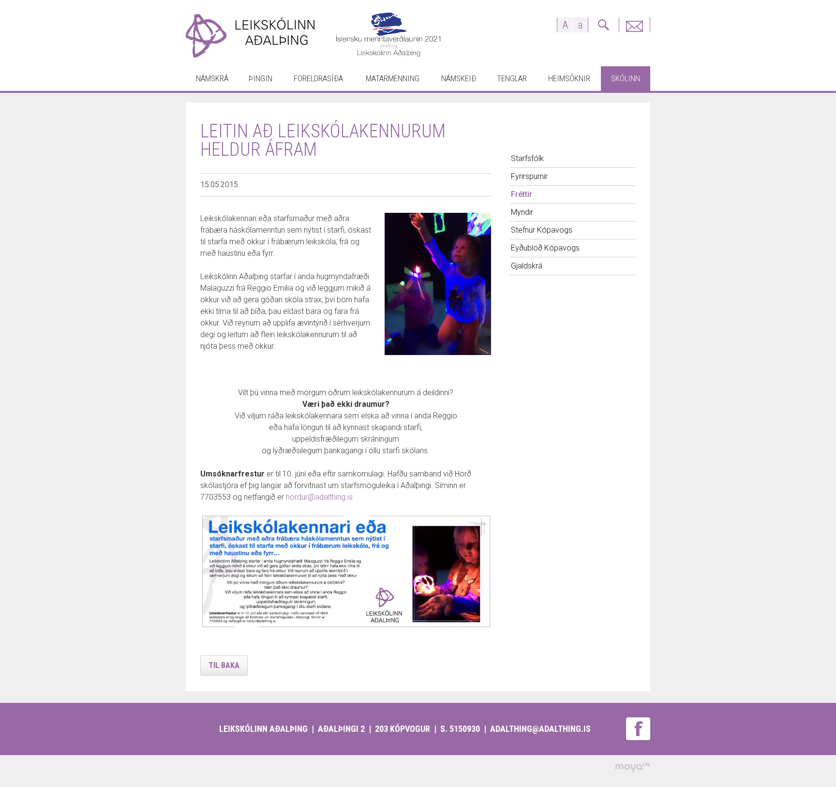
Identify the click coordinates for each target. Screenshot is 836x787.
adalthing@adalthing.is (540, 729)
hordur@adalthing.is (319, 497)
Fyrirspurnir (634, 24)
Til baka (224, 665)
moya (632, 767)
